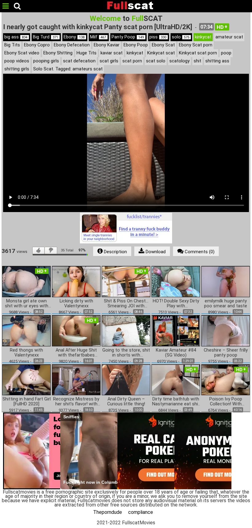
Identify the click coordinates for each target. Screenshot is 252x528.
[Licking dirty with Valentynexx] (76, 281)
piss (157, 37)
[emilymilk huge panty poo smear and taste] (225, 281)
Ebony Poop (136, 45)
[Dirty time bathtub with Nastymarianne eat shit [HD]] (176, 379)
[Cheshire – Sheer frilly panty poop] (225, 330)
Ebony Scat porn (195, 45)
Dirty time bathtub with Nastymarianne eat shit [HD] (176, 402)
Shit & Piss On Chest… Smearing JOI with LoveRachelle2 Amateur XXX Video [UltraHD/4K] (126, 304)
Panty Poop (128, 37)
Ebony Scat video (21, 53)
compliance (140, 512)
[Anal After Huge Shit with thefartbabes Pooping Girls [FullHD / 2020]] (76, 330)
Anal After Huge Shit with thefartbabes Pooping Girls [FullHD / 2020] (76, 353)
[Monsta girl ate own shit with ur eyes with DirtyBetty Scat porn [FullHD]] (26, 281)
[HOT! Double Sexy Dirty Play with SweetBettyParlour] (176, 281)
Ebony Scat (163, 45)
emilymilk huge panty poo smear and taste (225, 304)
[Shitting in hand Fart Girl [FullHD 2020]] (26, 379)
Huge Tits (86, 53)
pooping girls (46, 61)
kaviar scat (111, 53)
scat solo (155, 61)
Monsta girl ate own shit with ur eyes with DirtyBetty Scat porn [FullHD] (26, 304)
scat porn (132, 61)
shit (197, 61)
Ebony (74, 37)
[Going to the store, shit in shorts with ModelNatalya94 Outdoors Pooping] (126, 330)
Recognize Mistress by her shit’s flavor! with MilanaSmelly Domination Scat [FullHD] (76, 402)
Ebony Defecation (72, 45)
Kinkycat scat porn (198, 53)
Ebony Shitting (58, 53)
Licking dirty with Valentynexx (76, 304)
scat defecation (79, 61)
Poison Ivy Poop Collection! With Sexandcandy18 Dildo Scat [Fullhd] (225, 402)
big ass (15, 37)
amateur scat (229, 37)
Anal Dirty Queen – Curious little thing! (126, 402)
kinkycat (203, 37)
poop (226, 53)
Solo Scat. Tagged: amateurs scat (68, 69)
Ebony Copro (37, 45)
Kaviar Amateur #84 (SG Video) (176, 353)
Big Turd (45, 37)
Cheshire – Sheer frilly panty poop (226, 353)
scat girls (109, 61)
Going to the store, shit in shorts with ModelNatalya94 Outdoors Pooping (126, 353)
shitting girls (16, 69)
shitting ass (217, 61)
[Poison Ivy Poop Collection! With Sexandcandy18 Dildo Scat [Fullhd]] (225, 379)
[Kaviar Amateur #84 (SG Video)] (176, 330)
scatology (179, 61)
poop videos (16, 61)
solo (180, 37)
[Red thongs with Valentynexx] (26, 330)
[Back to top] (235, 511)
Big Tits (12, 45)
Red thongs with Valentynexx (26, 353)
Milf (98, 37)
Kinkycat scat (161, 53)
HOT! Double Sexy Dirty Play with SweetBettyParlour (176, 304)
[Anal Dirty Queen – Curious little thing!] (126, 379)
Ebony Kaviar (107, 45)
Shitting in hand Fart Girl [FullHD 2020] (26, 402)
